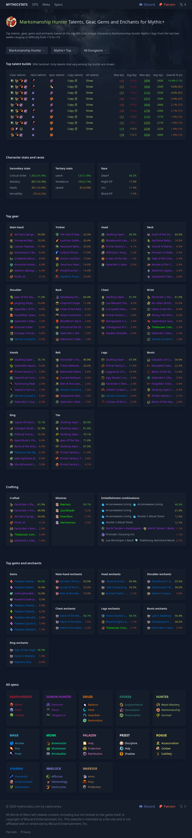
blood (18, 704)
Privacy (26, 832)
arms (91, 776)
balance (93, 704)
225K (147, 128)
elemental (21, 776)
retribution (95, 753)
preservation (133, 715)
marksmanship (170, 710)
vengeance (58, 715)
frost (18, 710)
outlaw (165, 748)
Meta (46, 4)
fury (91, 781)
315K (147, 116)
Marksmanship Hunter (25, 50)
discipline (131, 743)
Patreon (169, 806)
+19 (121, 128)
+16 (121, 80)
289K (147, 80)
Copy (71, 80)
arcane (19, 743)
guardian (94, 715)
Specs (58, 4)
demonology (59, 781)
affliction (57, 776)
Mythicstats (17, 4)
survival (166, 715)
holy (91, 743)
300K (147, 86)
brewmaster (59, 743)
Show (89, 80)
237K (147, 122)
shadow (130, 753)
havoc (55, 710)
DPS (35, 4)
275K (147, 110)
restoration (95, 720)
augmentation (134, 704)
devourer (57, 704)
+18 (121, 135)
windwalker (59, 753)
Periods (11, 832)
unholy (19, 715)
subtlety (166, 753)
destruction (59, 787)
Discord (149, 806)
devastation (132, 710)
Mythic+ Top (62, 50)
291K (147, 98)
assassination (170, 743)
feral (91, 710)
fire (17, 748)
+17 (121, 86)
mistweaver (59, 748)
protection (94, 748)
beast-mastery (170, 704)
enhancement (23, 781)
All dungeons (93, 50)
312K (147, 92)
